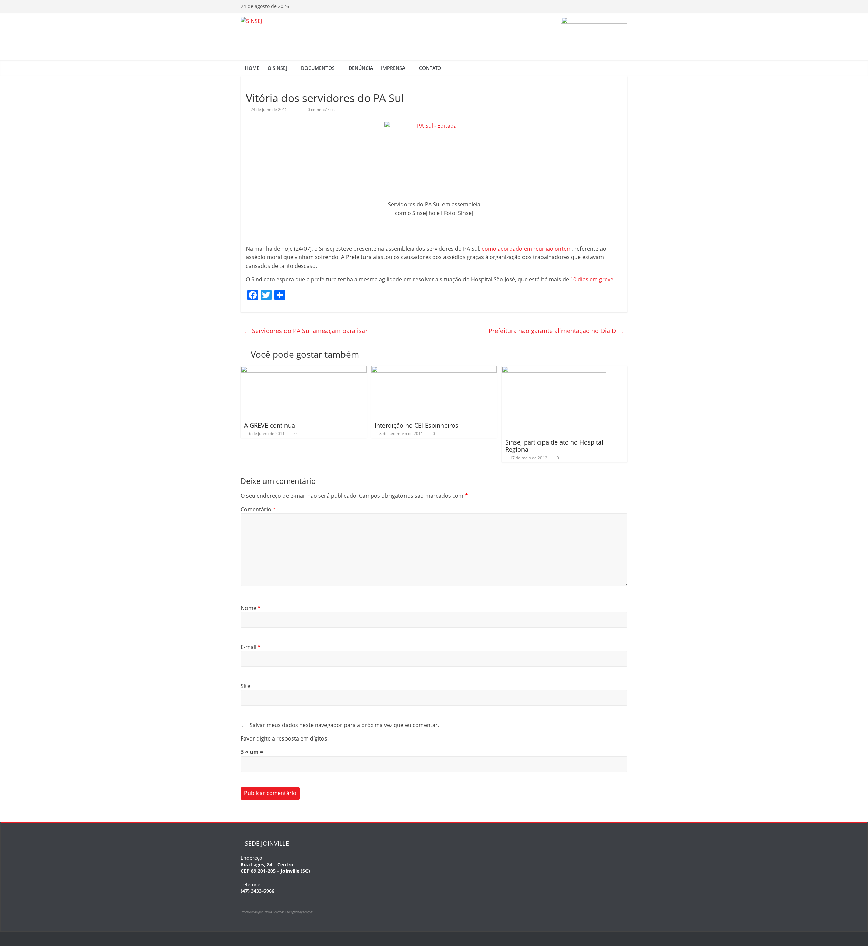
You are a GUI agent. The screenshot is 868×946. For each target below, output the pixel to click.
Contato (430, 68)
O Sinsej (277, 68)
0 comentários (321, 109)
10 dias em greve (591, 279)
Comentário (258, 509)
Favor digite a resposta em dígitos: (285, 738)
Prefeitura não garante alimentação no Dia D (556, 331)
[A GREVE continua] (304, 370)
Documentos (318, 68)
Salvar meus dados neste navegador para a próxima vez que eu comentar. (344, 725)
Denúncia (361, 68)
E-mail (251, 647)
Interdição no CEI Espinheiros (416, 425)
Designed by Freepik (299, 912)
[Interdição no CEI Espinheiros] (434, 370)
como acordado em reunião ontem (527, 248)
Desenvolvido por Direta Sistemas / (264, 912)
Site (245, 686)
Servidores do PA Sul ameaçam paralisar (306, 331)
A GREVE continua (269, 425)
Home (252, 68)
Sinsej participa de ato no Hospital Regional (554, 446)
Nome (251, 608)
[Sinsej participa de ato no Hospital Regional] (554, 370)
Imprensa (393, 68)
